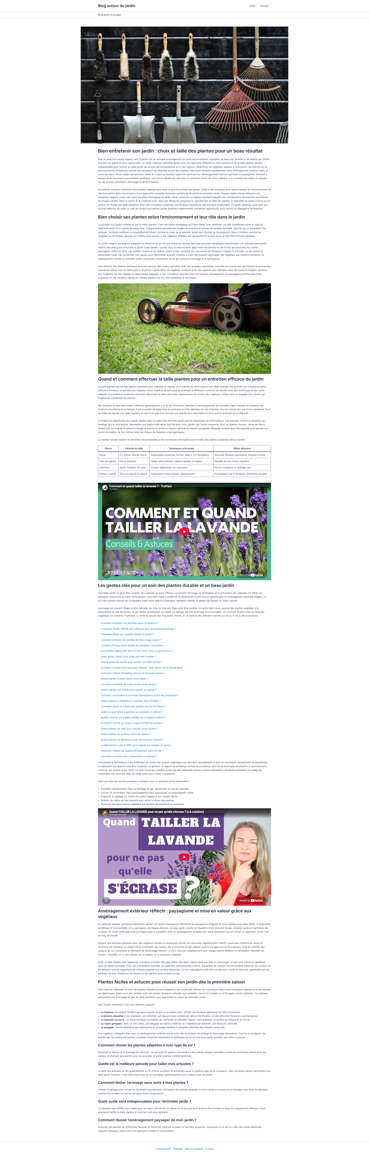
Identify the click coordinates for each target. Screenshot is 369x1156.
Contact (209, 1148)
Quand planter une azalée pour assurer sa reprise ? (128, 689)
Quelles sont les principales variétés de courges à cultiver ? (133, 717)
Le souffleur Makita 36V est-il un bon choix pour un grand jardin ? (137, 650)
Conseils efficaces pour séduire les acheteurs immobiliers (132, 645)
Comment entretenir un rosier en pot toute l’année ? (129, 684)
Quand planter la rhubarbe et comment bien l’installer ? (131, 700)
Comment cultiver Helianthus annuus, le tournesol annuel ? (133, 673)
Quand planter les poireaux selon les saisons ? (126, 734)
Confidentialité (163, 1148)
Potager (264, 5)
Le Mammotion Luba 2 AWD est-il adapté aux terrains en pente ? (136, 745)
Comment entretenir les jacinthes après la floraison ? (129, 623)
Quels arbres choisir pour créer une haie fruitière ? (128, 656)
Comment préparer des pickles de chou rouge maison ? (131, 639)
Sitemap (177, 1148)
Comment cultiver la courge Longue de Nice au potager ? (132, 722)
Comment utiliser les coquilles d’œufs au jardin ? (127, 634)
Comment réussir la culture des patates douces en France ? (133, 706)
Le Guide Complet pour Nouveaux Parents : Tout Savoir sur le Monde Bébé (142, 667)
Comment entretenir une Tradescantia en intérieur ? (129, 756)
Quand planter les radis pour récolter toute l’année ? (129, 728)
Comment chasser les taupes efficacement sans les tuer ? (132, 750)
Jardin (252, 5)
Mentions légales (194, 1148)
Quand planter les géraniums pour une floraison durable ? (132, 739)
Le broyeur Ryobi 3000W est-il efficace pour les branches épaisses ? (138, 628)
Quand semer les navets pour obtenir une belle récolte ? (131, 662)
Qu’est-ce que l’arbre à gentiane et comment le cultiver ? (131, 711)
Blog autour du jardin (116, 5)
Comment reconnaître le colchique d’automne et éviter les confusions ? (139, 695)
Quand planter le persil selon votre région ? (124, 678)
